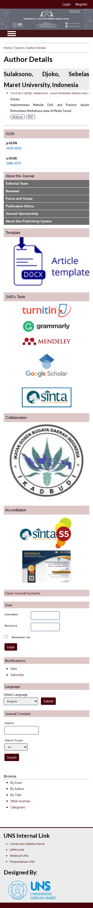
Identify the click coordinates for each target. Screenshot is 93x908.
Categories (17, 807)
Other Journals (20, 801)
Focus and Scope (19, 198)
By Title (15, 795)
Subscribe (17, 675)
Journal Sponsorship (22, 213)
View (13, 669)
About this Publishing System (29, 221)
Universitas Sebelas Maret (27, 844)
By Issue (16, 783)
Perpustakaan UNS (22, 861)
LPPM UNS (17, 850)
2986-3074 (13, 163)
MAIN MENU (11, 33)
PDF (30, 117)
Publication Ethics (20, 206)
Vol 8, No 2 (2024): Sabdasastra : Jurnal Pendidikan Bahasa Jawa (49, 93)
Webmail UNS (19, 855)
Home (8, 48)
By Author (17, 789)
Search (19, 48)
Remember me (21, 637)
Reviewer (13, 191)
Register (81, 4)
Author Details (36, 48)
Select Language (16, 694)
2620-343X (14, 148)
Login (66, 4)
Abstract (17, 117)
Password (10, 625)
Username (11, 614)
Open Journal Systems (22, 593)
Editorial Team (17, 183)
